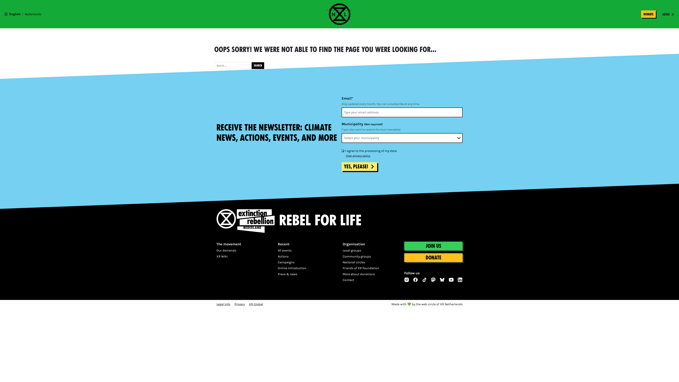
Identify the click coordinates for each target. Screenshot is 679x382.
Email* (347, 98)
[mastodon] (433, 279)
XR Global (256, 304)
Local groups (352, 250)
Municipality (362, 124)
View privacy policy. (358, 155)
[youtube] (451, 279)
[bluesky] (442, 279)
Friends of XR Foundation (361, 268)
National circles (354, 262)
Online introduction (292, 268)
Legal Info (223, 304)
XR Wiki (222, 256)
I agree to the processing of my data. (371, 151)
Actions (283, 256)
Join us (433, 246)
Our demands (226, 250)
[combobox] (402, 138)
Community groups (357, 256)
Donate (648, 14)
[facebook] (415, 279)
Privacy (239, 304)
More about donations (359, 274)
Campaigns (286, 262)
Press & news (287, 274)
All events (285, 250)
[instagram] (406, 279)
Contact (348, 280)
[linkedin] (460, 279)
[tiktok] (424, 279)
